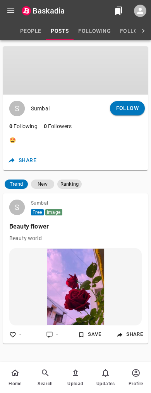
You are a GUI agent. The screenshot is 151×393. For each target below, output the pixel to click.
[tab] (30, 31)
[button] (16, 184)
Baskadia (49, 10)
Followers (58, 126)
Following (23, 126)
